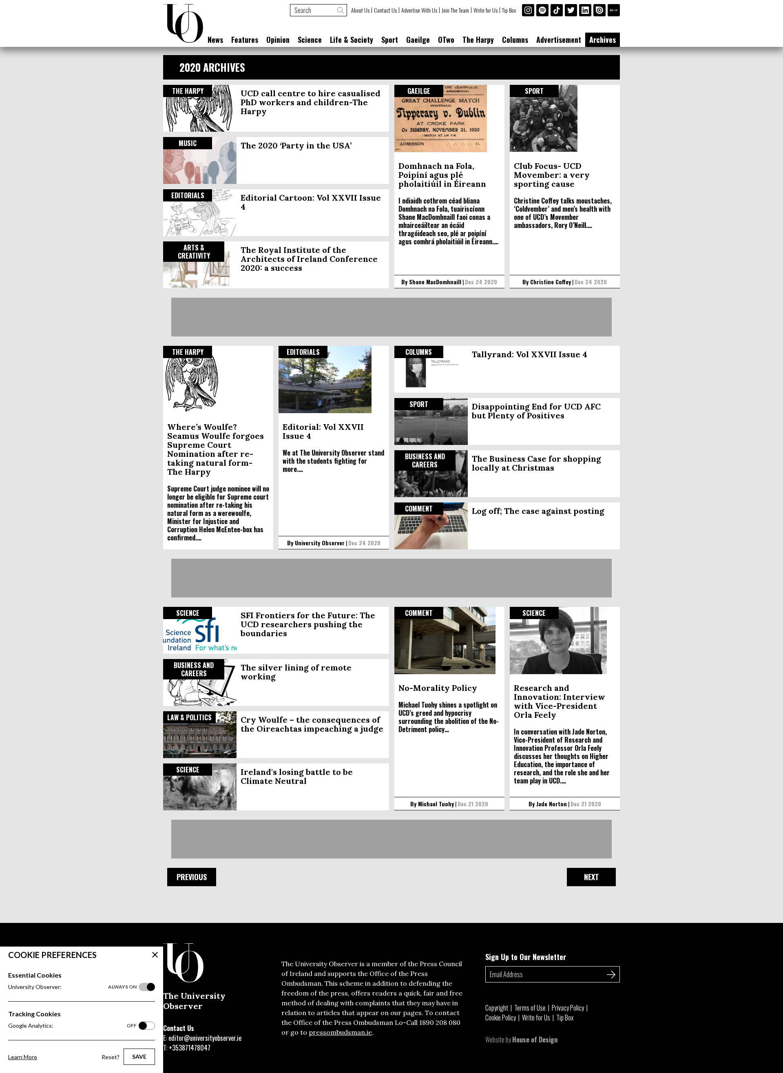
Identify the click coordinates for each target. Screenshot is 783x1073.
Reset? (110, 1056)
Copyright (496, 1008)
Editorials (187, 195)
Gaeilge (418, 39)
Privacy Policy (568, 1008)
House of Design (534, 1039)
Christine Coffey (550, 281)
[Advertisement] (391, 317)
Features (244, 39)
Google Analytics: (72, 1025)
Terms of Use (530, 1008)
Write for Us (485, 10)
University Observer (320, 542)
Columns (515, 39)
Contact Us (385, 10)
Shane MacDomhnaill (435, 281)
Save (139, 1056)
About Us (360, 10)
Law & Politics (189, 717)
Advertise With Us (419, 10)
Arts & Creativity (194, 251)
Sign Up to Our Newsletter (525, 956)
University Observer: (72, 986)
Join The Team (455, 10)
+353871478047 (189, 1048)
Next (591, 877)
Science (310, 39)
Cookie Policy (500, 1017)
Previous (192, 877)
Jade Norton (551, 803)
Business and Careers (425, 460)
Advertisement (558, 39)
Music (188, 143)
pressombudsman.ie (340, 1032)
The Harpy (478, 39)
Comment (419, 508)
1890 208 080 (439, 1022)
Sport (389, 39)
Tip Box (509, 10)
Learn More (22, 1056)
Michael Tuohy (436, 803)
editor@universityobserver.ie (204, 1038)
